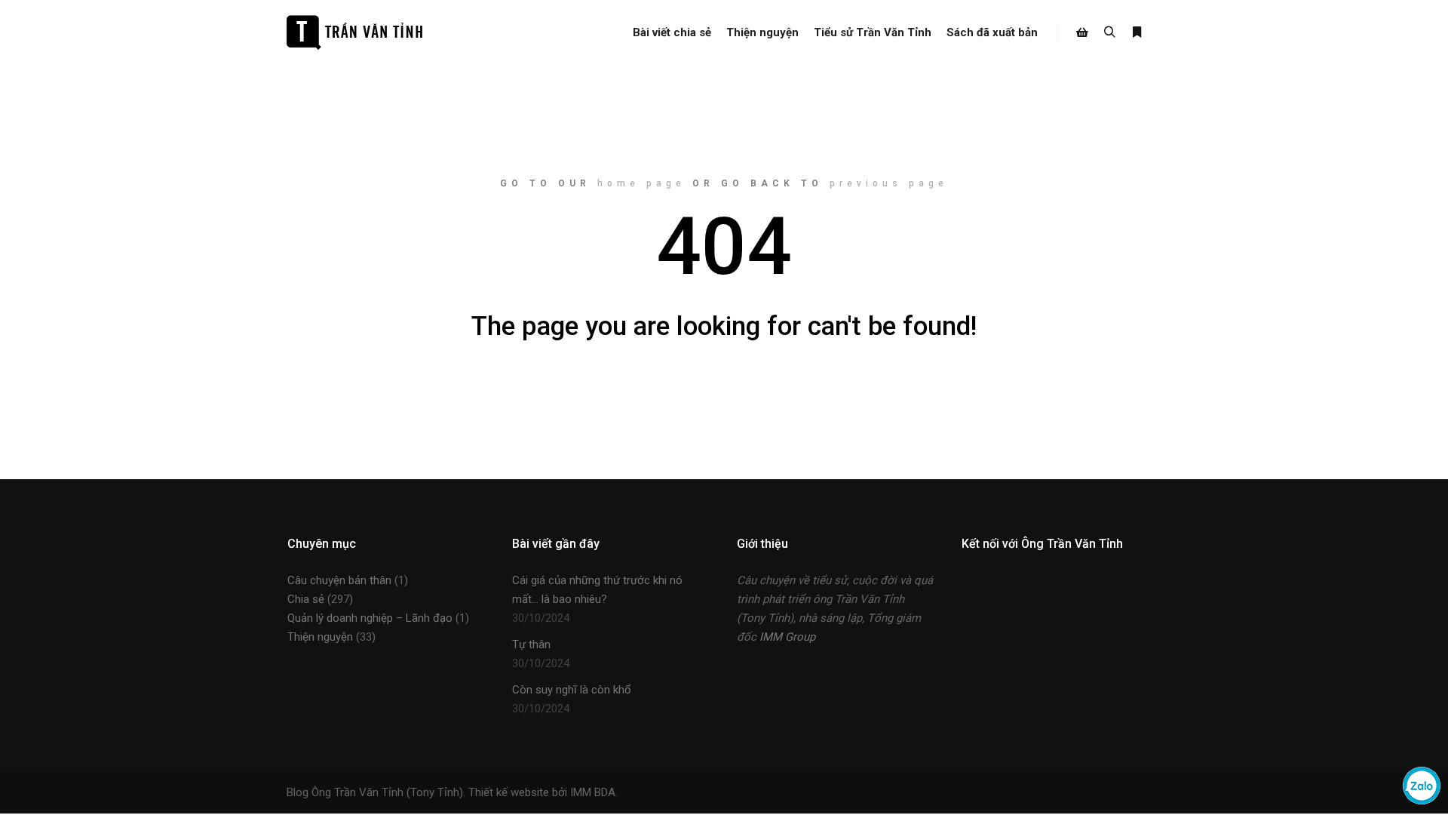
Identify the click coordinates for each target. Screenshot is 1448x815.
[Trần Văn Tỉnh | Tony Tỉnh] (354, 32)
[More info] (1136, 32)
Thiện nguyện (320, 637)
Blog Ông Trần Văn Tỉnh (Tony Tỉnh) (375, 792)
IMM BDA (592, 792)
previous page (889, 183)
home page (641, 183)
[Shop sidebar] (1082, 32)
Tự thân (531, 644)
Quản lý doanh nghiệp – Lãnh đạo (369, 618)
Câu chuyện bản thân (339, 580)
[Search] (1109, 32)
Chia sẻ (305, 599)
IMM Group (787, 637)
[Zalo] (1421, 800)
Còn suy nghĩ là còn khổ (571, 690)
